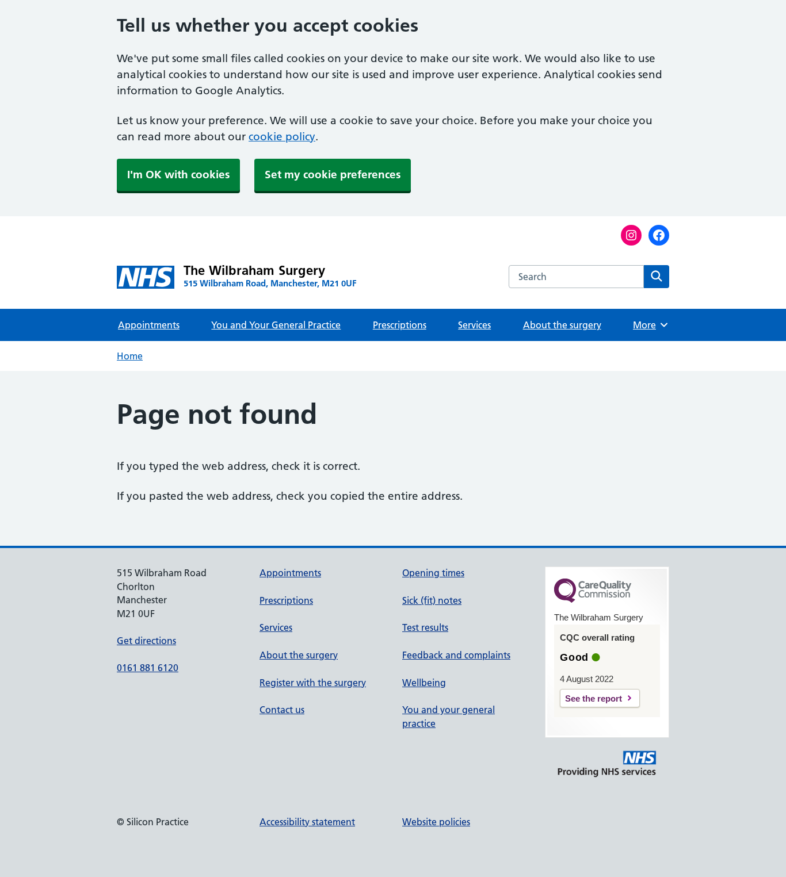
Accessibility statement (307, 822)
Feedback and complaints (456, 655)
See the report (593, 698)
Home (130, 356)
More (648, 325)
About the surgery (562, 325)
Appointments (149, 325)
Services (474, 325)
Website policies (436, 822)
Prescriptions (399, 325)
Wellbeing (424, 682)
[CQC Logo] (592, 599)
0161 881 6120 (147, 667)
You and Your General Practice (276, 325)
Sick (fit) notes (431, 600)
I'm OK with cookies (178, 174)
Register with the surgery (313, 682)
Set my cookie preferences (332, 174)
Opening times (433, 573)
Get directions (146, 640)
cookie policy (282, 136)
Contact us (282, 709)
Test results (425, 627)
